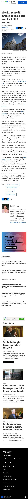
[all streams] (26, 497)
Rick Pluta (5, 351)
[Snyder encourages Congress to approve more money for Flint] (13, 413)
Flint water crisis (11, 194)
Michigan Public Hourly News (10, 479)
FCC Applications (7, 489)
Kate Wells (5, 394)
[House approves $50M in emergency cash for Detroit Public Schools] (13, 374)
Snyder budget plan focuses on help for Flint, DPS (12, 345)
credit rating (10, 191)
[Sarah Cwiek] (5, 208)
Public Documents (7, 476)
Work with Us (6, 472)
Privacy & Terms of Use (8, 486)
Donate (23, 2)
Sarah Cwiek (5, 27)
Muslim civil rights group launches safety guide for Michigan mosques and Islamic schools (13, 294)
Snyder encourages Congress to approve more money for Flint (13, 427)
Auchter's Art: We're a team (9, 279)
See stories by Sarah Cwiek (18, 222)
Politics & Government (12, 184)
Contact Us (5, 469)
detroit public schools (12, 187)
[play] (2, 497)
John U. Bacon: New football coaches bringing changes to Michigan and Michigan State (14, 263)
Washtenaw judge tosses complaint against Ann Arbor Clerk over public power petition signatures (14, 272)
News (4, 383)
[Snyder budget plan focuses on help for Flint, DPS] (13, 331)
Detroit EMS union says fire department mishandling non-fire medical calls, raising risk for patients (14, 303)
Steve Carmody (6, 433)
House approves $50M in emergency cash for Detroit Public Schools (13, 388)
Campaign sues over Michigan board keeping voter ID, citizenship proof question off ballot (14, 286)
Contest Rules (6, 482)
